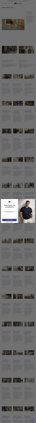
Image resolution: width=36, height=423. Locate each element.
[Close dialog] (34, 200)
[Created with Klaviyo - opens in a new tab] (18, 223)
